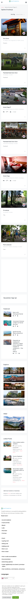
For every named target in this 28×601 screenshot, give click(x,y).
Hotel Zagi (6, 176)
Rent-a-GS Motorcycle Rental (18, 313)
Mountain (4, 530)
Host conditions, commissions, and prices (13, 569)
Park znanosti (7, 245)
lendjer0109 (15, 447)
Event (3, 538)
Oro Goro (6, 38)
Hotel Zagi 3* (7, 107)
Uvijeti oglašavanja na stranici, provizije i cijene (13, 565)
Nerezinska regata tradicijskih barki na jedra (18, 470)
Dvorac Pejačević (17, 456)
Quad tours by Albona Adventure (18, 332)
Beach (3, 525)
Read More (19, 465)
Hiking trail (5, 543)
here (9, 493)
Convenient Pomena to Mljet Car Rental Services (18, 323)
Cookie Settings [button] (7, 597)
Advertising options (7, 562)
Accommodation (6, 520)
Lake (3, 528)
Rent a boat (5, 551)
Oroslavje (6, 210)
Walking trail (5, 546)
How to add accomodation (9, 556)
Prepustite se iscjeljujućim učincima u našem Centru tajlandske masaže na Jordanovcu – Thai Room (18, 345)
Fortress (4, 533)
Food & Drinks (5, 522)
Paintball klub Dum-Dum (10, 73)
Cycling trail (5, 541)
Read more (4, 515)
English (6, 578)
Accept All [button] (15, 597)
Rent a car (5, 549)
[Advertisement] (14, 276)
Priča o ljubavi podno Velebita (18, 443)
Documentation (6, 559)
